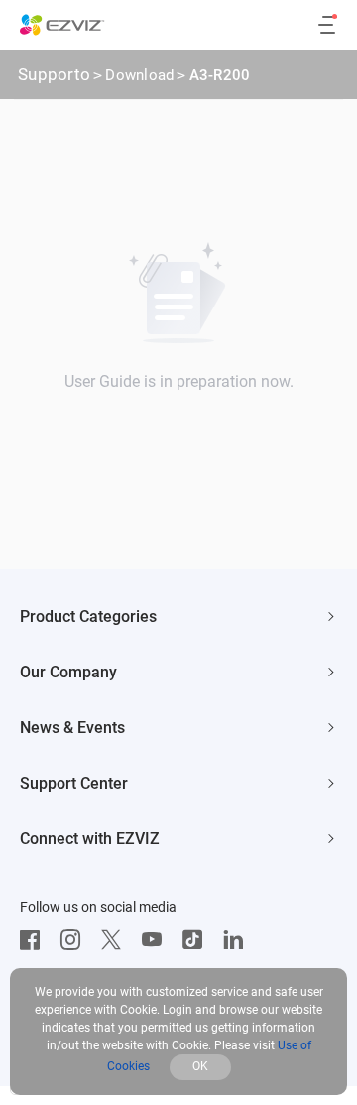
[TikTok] (197, 940)
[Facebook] (35, 940)
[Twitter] (116, 940)
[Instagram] (75, 940)
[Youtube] (157, 940)
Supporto (54, 74)
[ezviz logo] (62, 25)
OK (200, 1066)
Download (139, 75)
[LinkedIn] (238, 940)
